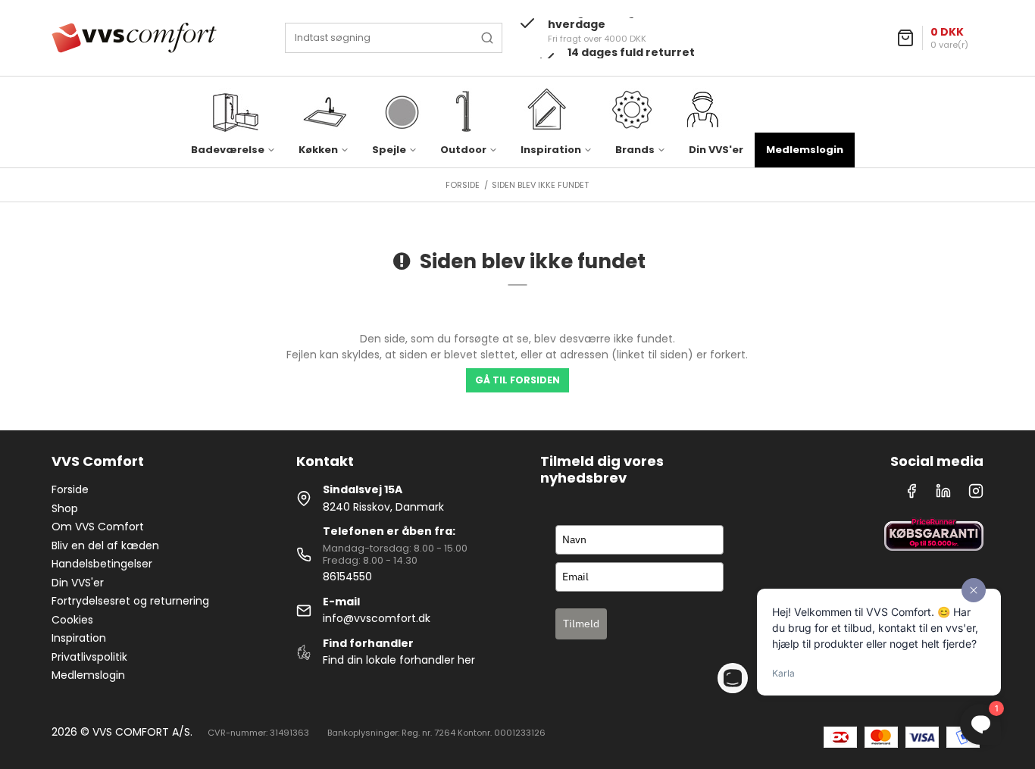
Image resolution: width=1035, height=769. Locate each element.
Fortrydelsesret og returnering (130, 600)
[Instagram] (975, 494)
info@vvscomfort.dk (376, 618)
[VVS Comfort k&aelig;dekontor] (134, 38)
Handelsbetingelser (102, 563)
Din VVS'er (716, 149)
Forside (70, 489)
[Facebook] (911, 494)
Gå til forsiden (517, 380)
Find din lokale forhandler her (399, 659)
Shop (65, 508)
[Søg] (487, 38)
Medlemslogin (804, 149)
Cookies (72, 619)
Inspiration (79, 638)
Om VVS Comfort (98, 526)
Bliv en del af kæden (105, 545)
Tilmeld (581, 623)
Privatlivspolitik (89, 656)
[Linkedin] (943, 494)
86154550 (347, 576)
